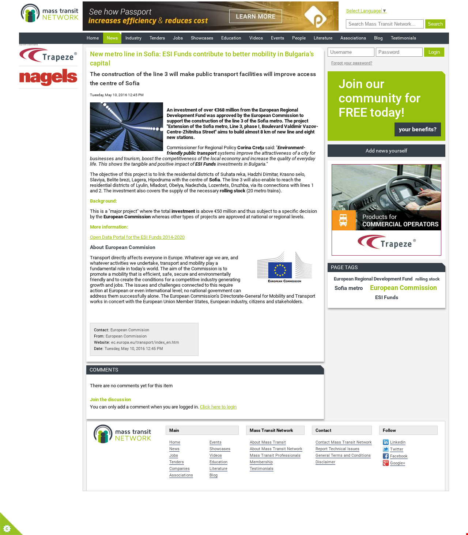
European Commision (129, 330)
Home (93, 38)
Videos (256, 38)
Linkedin (397, 442)
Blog (378, 38)
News (112, 38)
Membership (261, 462)
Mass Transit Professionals (275, 455)
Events (277, 38)
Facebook (399, 456)
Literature (323, 38)
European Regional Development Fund (374, 279)
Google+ (397, 463)
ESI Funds (386, 297)
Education (231, 38)
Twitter (396, 449)
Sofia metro (349, 288)
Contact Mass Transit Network (344, 442)
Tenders (157, 38)
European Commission (126, 336)
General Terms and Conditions (343, 455)
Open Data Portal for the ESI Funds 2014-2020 (137, 237)
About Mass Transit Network (276, 449)
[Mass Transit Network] (49, 12)
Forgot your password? (351, 63)
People (299, 38)
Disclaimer (325, 462)
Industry (133, 38)
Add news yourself (386, 151)
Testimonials (403, 38)
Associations (353, 38)
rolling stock (427, 279)
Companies (179, 468)
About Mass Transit (268, 442)
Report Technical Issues (337, 449)
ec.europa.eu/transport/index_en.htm (145, 342)
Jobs (178, 38)
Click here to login (218, 407)
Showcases (202, 38)
